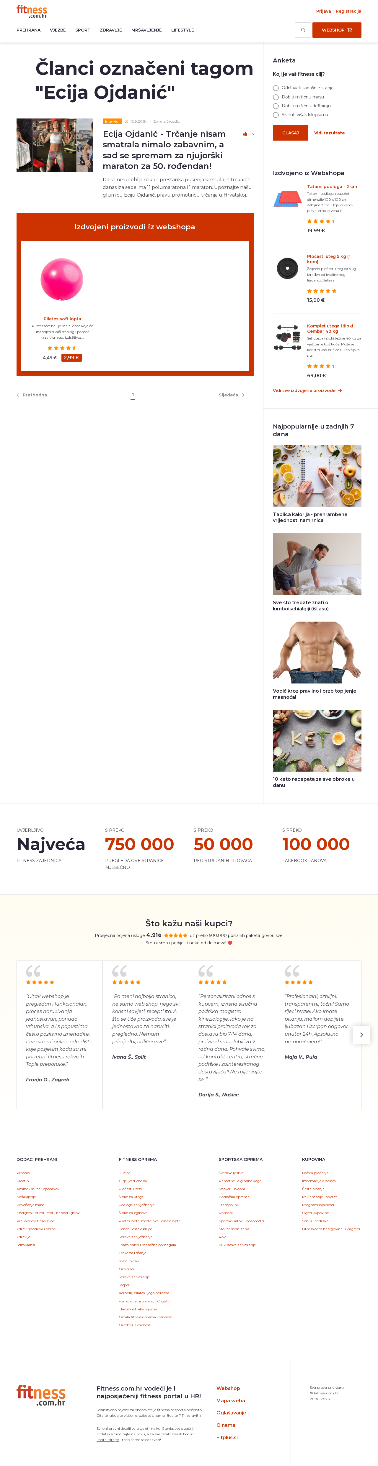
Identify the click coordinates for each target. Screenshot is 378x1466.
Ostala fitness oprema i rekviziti (145, 1317)
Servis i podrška (315, 1221)
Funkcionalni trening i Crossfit (144, 1301)
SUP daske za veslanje (237, 1245)
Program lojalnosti (318, 1205)
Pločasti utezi (130, 1189)
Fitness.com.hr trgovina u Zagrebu (331, 1229)
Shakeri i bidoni (232, 1189)
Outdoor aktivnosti (135, 1325)
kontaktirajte (108, 1439)
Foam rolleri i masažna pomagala (147, 1245)
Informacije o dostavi (319, 1181)
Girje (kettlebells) (133, 1181)
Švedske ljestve (231, 1173)
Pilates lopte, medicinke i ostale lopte (149, 1221)
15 (252, 133)
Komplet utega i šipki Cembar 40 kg (330, 328)
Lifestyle (182, 30)
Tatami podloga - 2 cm (332, 186)
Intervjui (112, 121)
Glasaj (290, 133)
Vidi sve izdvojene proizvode (305, 390)
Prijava (323, 11)
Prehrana (28, 30)
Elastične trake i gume (138, 1309)
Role (222, 1237)
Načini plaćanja (315, 1173)
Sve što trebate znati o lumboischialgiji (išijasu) (301, 606)
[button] (361, 1035)
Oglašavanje (231, 1413)
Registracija (348, 11)
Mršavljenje (146, 30)
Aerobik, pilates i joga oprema (144, 1293)
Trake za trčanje (132, 1253)
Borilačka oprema (234, 1197)
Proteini (23, 1173)
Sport (82, 30)
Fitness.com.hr (32, 11)
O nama (225, 1425)
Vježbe (58, 30)
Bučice (124, 1173)
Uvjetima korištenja (156, 1428)
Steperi (125, 1285)
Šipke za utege (131, 1197)
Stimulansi (26, 1245)
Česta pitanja (313, 1189)
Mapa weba (230, 1401)
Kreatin (23, 1181)
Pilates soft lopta (62, 319)
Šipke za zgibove (133, 1212)
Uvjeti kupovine (315, 1212)
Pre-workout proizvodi (36, 1221)
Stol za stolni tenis (234, 1229)
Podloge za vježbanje (136, 1205)
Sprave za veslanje (134, 1277)
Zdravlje (111, 30)
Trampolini (228, 1205)
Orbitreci (126, 1269)
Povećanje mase (30, 1205)
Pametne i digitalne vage (240, 1181)
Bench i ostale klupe (135, 1229)
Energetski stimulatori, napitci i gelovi (49, 1212)
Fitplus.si (227, 1437)
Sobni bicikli (129, 1261)
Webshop (228, 1388)
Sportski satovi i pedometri (241, 1221)
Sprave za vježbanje (135, 1237)
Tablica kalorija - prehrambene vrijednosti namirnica (310, 517)
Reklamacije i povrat (319, 1197)
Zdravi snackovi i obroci (36, 1229)
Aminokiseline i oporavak (38, 1189)
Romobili (226, 1212)
